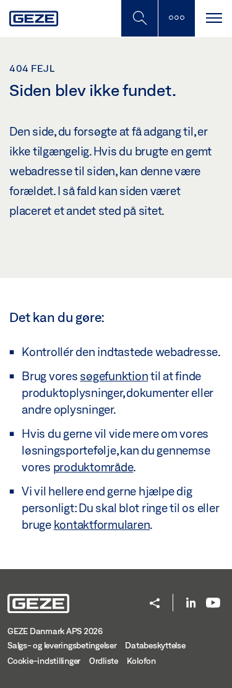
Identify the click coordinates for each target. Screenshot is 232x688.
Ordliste (103, 661)
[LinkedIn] (191, 603)
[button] (154, 604)
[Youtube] (213, 603)
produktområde (93, 467)
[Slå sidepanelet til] (213, 18)
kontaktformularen (102, 524)
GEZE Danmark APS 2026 (55, 631)
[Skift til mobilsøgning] (176, 18)
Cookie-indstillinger (43, 661)
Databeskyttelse (155, 645)
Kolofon (141, 661)
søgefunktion (114, 376)
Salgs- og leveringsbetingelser (62, 645)
